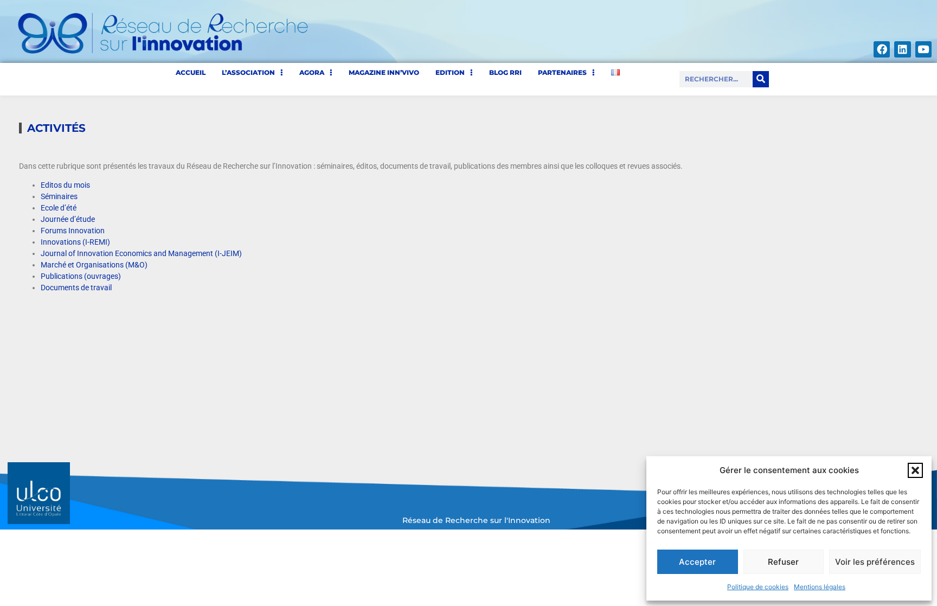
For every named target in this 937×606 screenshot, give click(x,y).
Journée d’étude (68, 219)
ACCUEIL (191, 72)
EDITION (450, 72)
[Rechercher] (761, 79)
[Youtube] (923, 49)
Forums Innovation (73, 230)
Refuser (783, 562)
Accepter (697, 562)
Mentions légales (819, 587)
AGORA (311, 72)
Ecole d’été (58, 207)
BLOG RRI (505, 72)
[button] (915, 470)
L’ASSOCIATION (248, 72)
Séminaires (59, 196)
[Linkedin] (902, 49)
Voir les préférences (875, 562)
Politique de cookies (757, 587)
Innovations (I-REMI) (75, 242)
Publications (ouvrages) (81, 276)
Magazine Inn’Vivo (384, 72)
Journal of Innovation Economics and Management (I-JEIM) (141, 253)
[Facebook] (882, 49)
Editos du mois (65, 185)
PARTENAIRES (562, 72)
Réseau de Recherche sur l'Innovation (476, 520)
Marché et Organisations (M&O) (94, 264)
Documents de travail (76, 287)
